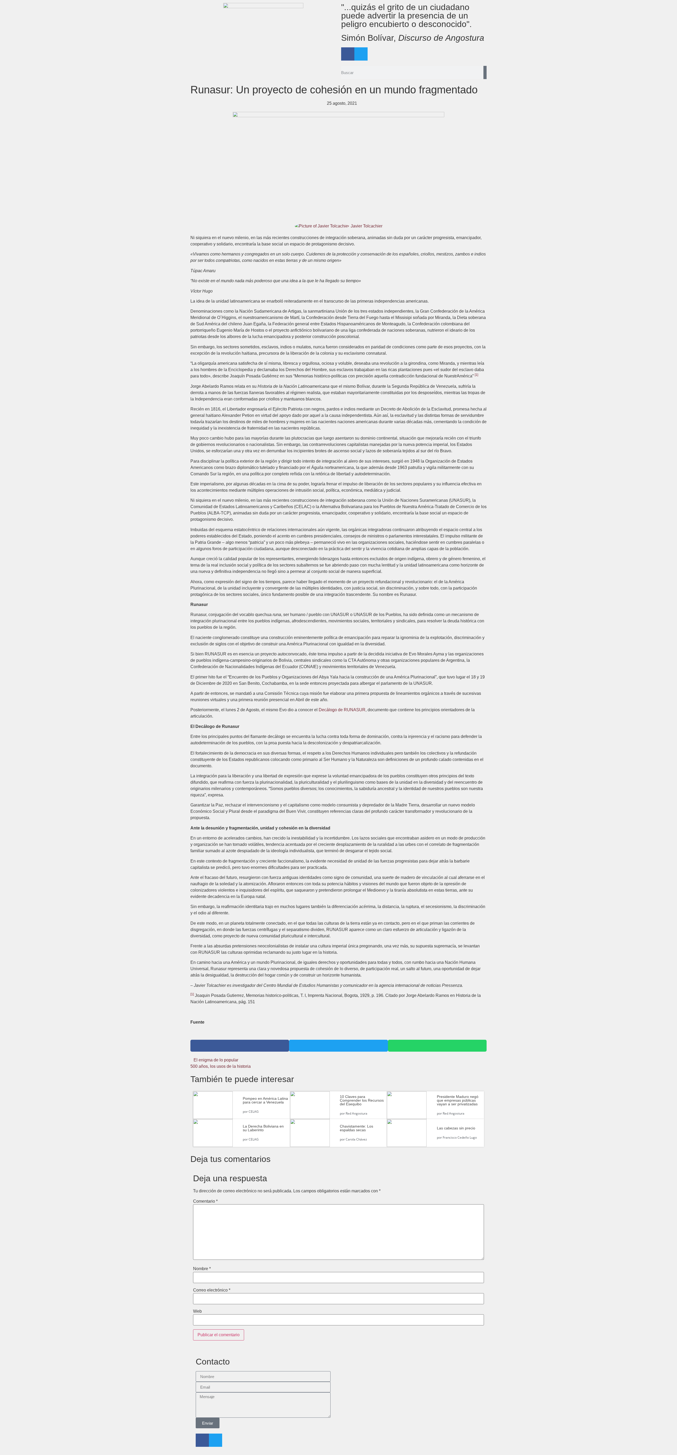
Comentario (205, 1201)
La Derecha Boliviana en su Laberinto (263, 1128)
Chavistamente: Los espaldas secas (356, 1128)
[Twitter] (361, 54)
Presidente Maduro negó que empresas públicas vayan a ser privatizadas (457, 1100)
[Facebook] (347, 54)
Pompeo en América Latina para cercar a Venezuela (265, 1100)
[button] (239, 1046)
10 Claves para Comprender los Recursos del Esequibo (362, 1100)
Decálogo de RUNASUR (342, 710)
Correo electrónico (211, 1290)
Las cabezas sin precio (456, 1128)
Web (197, 1311)
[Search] (485, 72)
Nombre (202, 1269)
